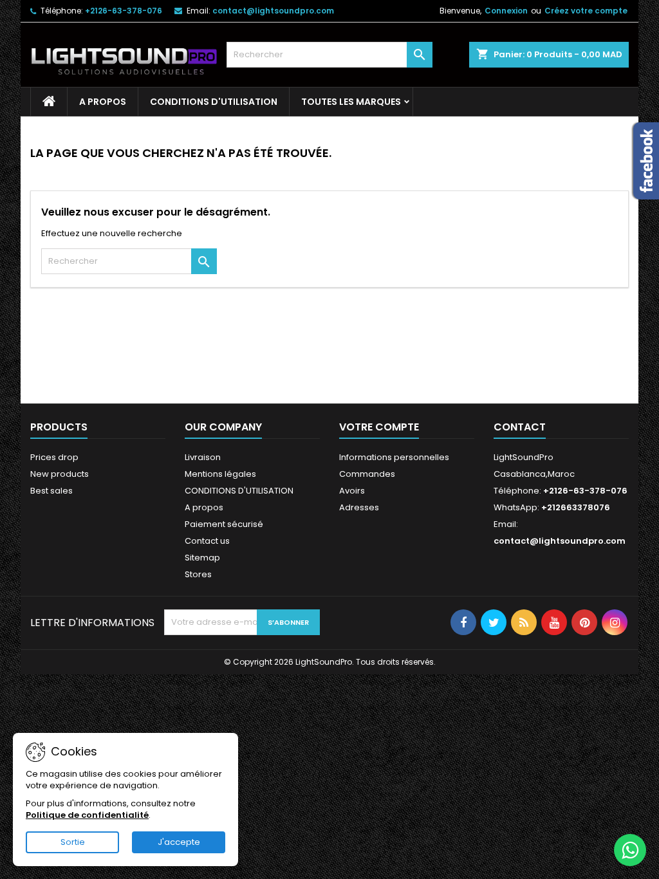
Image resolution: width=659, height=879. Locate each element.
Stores (198, 574)
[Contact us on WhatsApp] (630, 850)
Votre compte (379, 427)
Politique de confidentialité (87, 815)
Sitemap (202, 557)
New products (59, 474)
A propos (102, 101)
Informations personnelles (394, 457)
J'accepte (179, 842)
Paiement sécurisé (224, 524)
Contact (520, 427)
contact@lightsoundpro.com (273, 10)
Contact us (207, 541)
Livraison (203, 457)
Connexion (506, 10)
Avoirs (352, 491)
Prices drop (54, 457)
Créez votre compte (585, 10)
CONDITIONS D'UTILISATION (213, 101)
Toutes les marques (351, 101)
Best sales (51, 491)
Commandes (367, 474)
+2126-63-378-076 (123, 10)
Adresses (359, 507)
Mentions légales (220, 474)
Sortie (72, 842)
